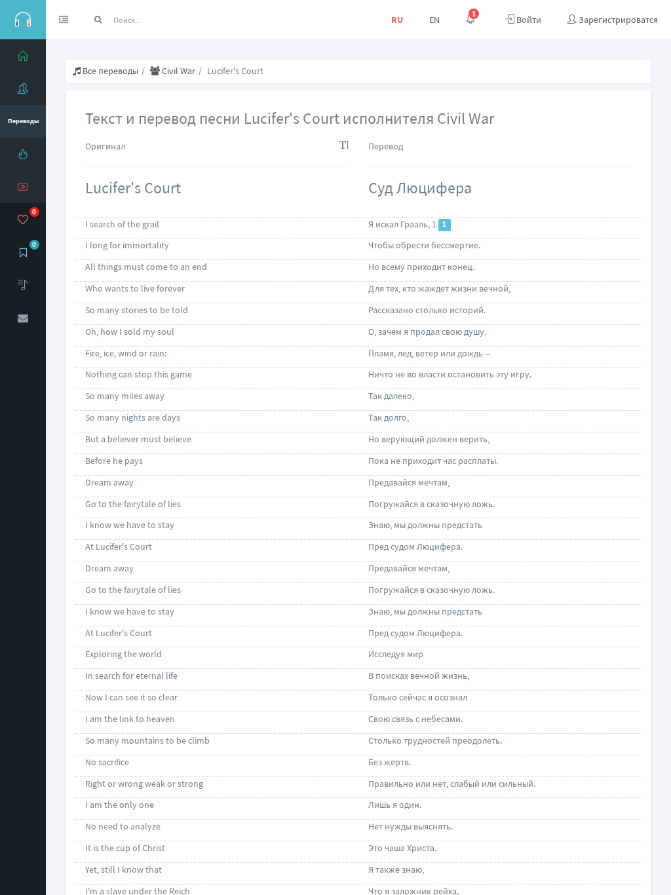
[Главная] (23, 55)
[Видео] (23, 186)
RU (397, 20)
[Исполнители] (23, 88)
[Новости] (23, 154)
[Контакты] (23, 317)
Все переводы (109, 71)
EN (434, 20)
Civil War (177, 71)
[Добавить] (23, 285)
